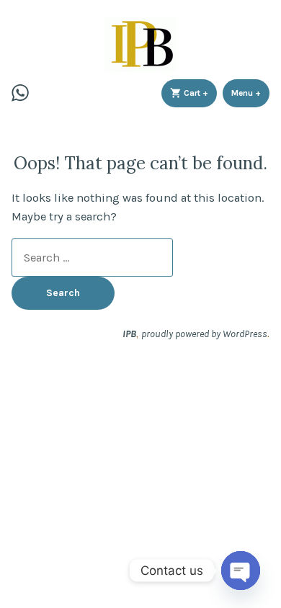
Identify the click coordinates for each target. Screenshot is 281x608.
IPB (129, 333)
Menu (250, 93)
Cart (199, 93)
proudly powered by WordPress (204, 333)
